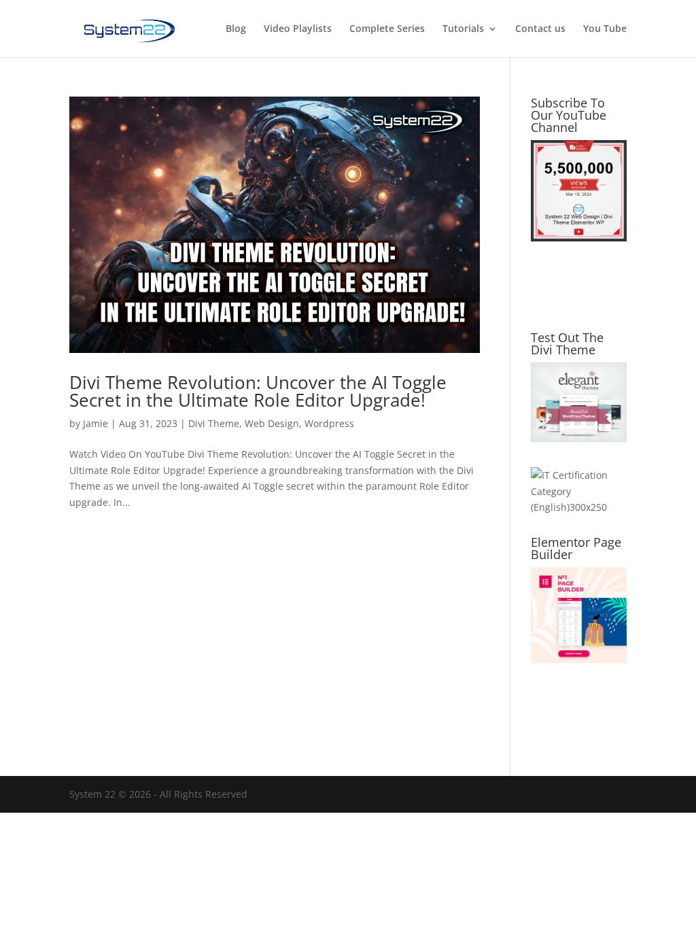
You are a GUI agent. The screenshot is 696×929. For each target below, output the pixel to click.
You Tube (605, 29)
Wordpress (329, 423)
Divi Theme (213, 423)
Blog (236, 29)
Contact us (540, 29)
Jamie (95, 423)
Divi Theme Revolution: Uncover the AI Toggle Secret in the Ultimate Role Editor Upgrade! (258, 391)
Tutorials (463, 29)
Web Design (272, 423)
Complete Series (387, 29)
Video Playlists (298, 29)
